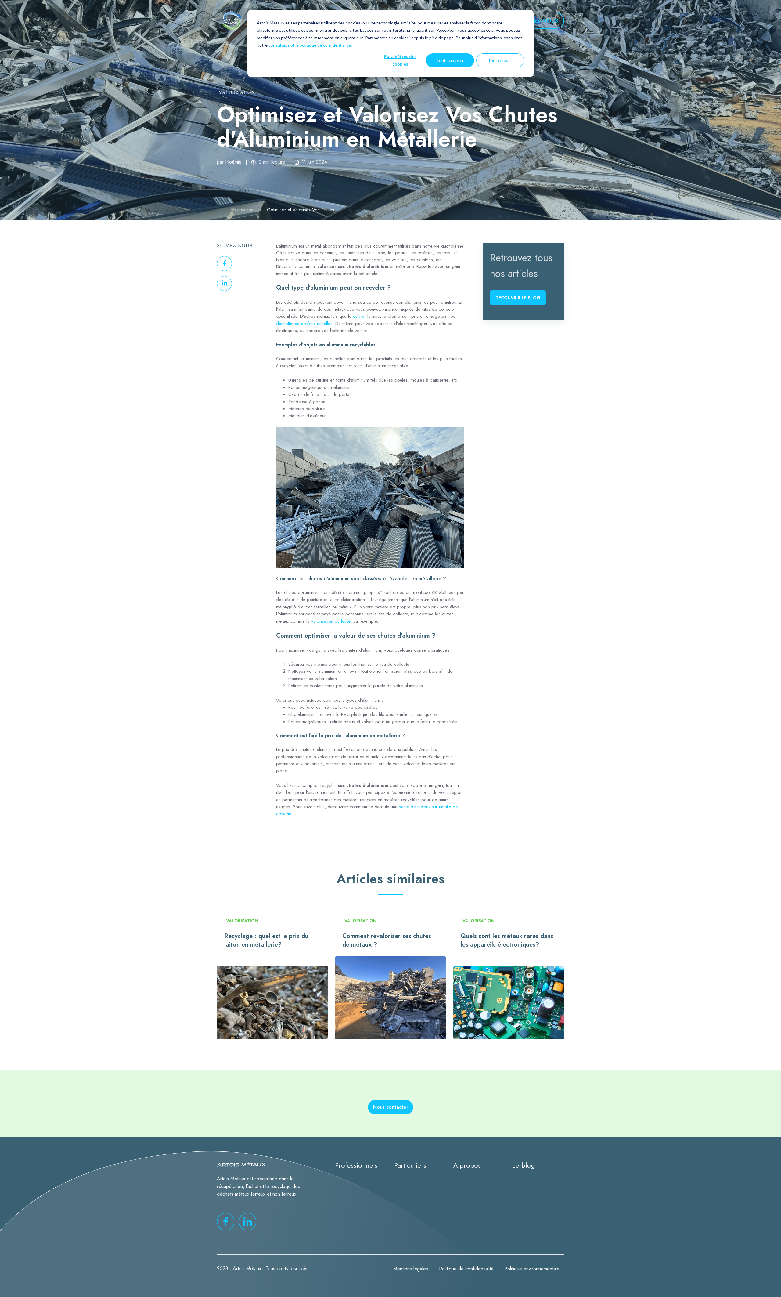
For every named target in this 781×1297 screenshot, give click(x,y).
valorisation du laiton (331, 621)
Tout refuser (500, 60)
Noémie (233, 161)
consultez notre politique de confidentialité (309, 45)
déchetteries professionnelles (304, 323)
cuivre (358, 316)
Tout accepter (450, 60)
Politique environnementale (532, 1268)
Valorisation (237, 92)
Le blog (523, 1165)
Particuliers (410, 1165)
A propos (467, 1165)
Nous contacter (390, 1106)
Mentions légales (410, 1268)
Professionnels (356, 1165)
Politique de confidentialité (466, 1268)
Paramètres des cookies (400, 60)
